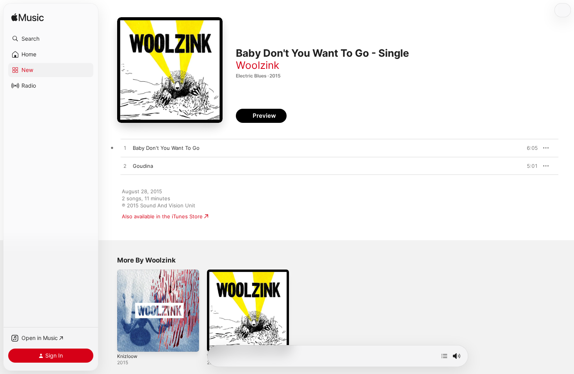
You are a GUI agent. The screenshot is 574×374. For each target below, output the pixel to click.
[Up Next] (444, 356)
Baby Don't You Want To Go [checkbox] (166, 148)
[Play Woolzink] (217, 342)
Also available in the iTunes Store (162, 216)
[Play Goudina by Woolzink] (125, 166)
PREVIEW (529, 148)
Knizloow (128, 273)
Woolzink (257, 65)
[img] (27, 17)
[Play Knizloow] (127, 342)
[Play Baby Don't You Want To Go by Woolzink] (125, 148)
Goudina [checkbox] (143, 166)
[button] (51, 38)
